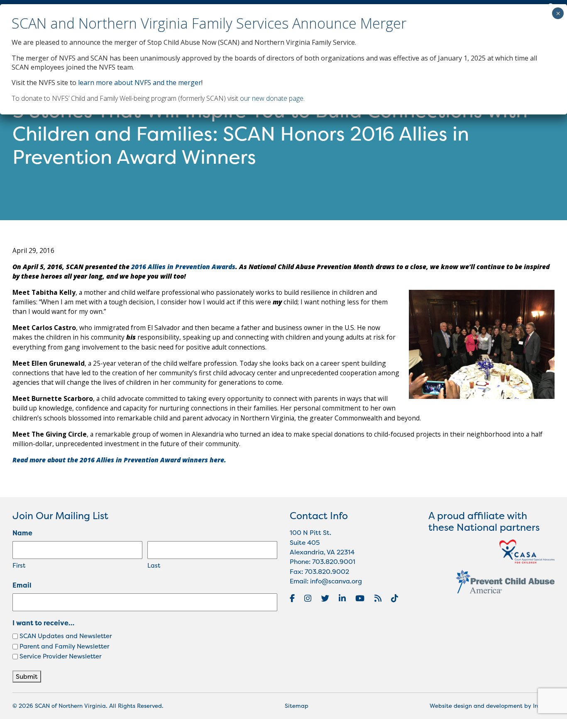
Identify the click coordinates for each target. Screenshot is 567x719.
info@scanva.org (336, 581)
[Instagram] (307, 598)
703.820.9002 (327, 571)
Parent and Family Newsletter (64, 646)
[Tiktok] (394, 598)
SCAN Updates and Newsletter (66, 636)
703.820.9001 (333, 561)
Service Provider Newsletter (60, 656)
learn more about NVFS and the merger (139, 82)
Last (153, 565)
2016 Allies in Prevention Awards (183, 266)
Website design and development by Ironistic (492, 705)
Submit (27, 676)
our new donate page (271, 98)
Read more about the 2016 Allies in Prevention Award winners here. (119, 459)
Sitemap (296, 705)
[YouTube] (359, 598)
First (18, 565)
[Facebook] (292, 598)
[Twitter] (325, 598)
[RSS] (377, 598)
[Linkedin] (342, 598)
